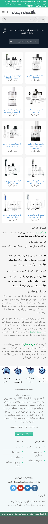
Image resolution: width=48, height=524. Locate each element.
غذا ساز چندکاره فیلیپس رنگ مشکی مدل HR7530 (35, 146)
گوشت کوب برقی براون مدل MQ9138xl (12, 145)
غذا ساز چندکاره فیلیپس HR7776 (35, 111)
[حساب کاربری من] (7, 12)
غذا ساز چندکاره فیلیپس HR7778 (35, 76)
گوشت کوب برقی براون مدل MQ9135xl (36, 182)
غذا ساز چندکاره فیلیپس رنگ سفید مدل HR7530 (12, 111)
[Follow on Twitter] (27, 488)
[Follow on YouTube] (20, 488)
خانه (42, 30)
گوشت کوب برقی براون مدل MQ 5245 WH (36, 216)
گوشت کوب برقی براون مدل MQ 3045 (12, 216)
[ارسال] (5, 19)
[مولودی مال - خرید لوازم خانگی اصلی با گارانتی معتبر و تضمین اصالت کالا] (24, 11)
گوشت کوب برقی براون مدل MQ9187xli (12, 76)
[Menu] (44, 12)
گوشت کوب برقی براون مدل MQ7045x (12, 182)
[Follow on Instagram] (34, 488)
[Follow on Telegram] (13, 488)
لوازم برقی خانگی (33, 30)
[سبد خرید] (3, 12)
